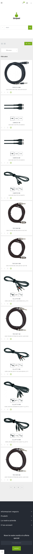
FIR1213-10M (16, 87)
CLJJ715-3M (16, 298)
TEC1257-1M (16, 334)
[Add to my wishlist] (4, 92)
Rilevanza (9, 50)
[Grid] (2, 43)
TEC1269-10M (16, 263)
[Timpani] (16, 15)
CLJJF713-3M (16, 404)
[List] (5, 43)
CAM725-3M (16, 193)
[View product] (11, 92)
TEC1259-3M (16, 475)
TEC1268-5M (16, 228)
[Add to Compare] (7, 92)
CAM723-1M (16, 122)
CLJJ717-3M (16, 369)
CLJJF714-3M (16, 439)
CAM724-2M (16, 158)
